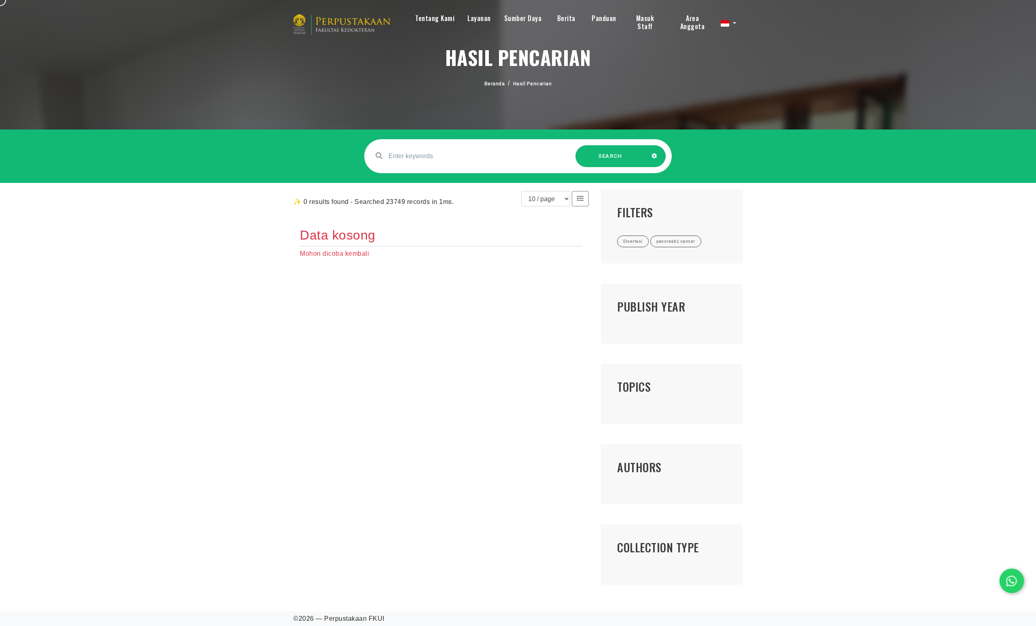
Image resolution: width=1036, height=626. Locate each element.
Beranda (494, 84)
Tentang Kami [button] (434, 18)
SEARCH (610, 156)
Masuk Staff (645, 22)
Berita (566, 18)
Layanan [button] (479, 18)
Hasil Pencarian (532, 84)
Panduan (604, 18)
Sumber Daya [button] (523, 18)
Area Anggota (692, 22)
